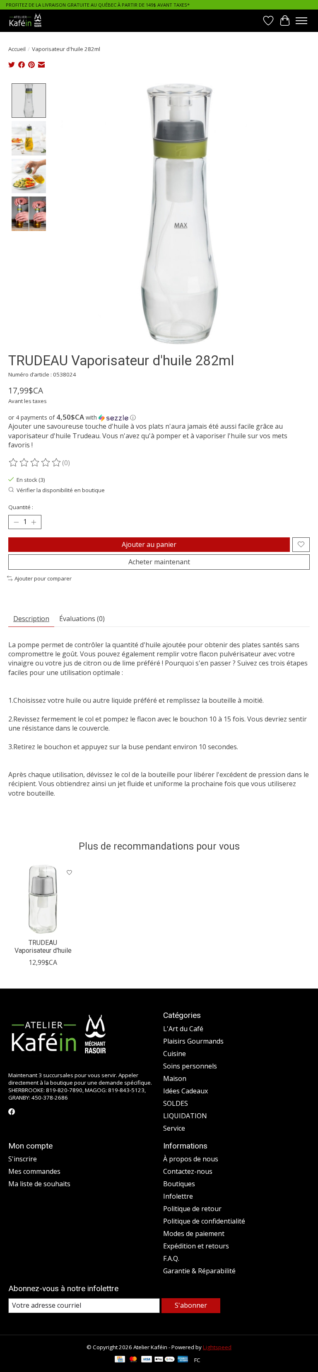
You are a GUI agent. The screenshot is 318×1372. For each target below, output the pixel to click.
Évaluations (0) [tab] (82, 618)
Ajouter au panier (149, 544)
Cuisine (174, 1053)
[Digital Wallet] (164, 1360)
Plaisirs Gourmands (193, 1041)
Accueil (17, 49)
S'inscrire (22, 1158)
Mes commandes (34, 1171)
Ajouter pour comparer (43, 578)
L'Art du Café (183, 1028)
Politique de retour (192, 1208)
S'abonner (191, 1305)
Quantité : (20, 507)
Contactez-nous (187, 1171)
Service (174, 1128)
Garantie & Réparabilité (199, 1270)
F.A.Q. (171, 1258)
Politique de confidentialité (204, 1221)
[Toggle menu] (301, 20)
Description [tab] (31, 618)
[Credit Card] (120, 1360)
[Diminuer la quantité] (16, 522)
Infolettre (178, 1196)
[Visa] (146, 1360)
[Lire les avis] (35, 463)
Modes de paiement (193, 1233)
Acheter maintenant (159, 561)
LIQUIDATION (185, 1115)
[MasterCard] (133, 1360)
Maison (174, 1078)
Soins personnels (190, 1066)
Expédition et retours (196, 1246)
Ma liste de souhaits (39, 1183)
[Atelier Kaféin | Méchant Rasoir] (25, 20)
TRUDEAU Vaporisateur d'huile (43, 946)
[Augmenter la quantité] (33, 522)
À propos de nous (190, 1158)
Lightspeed (217, 1347)
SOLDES (175, 1103)
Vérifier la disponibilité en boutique (61, 490)
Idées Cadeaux (185, 1090)
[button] (159, 417)
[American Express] (183, 1360)
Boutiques (179, 1183)
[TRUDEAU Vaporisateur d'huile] (42, 899)
